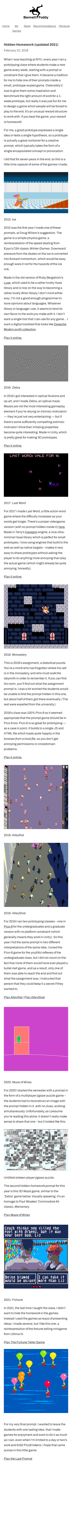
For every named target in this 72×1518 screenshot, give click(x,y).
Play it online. (13, 337)
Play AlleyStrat (34, 997)
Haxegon (31, 532)
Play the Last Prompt (18, 1458)
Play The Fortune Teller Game (24, 1342)
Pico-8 (8, 926)
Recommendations (44, 26)
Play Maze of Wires (17, 1214)
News (27, 26)
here (62, 526)
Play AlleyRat (13, 997)
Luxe (7, 282)
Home (6, 26)
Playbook (64, 26)
